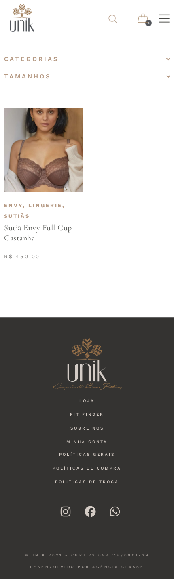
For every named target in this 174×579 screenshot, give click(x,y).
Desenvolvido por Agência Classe (87, 567)
